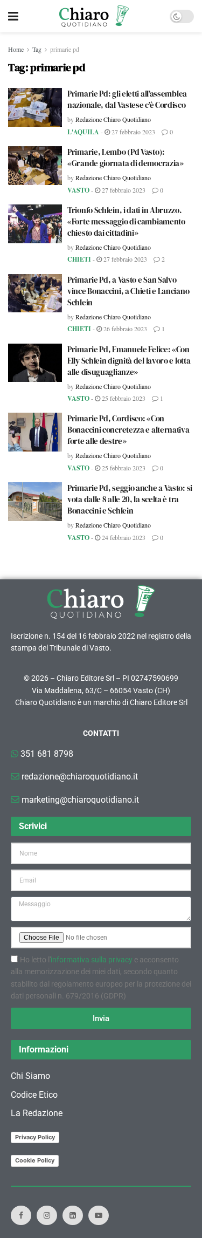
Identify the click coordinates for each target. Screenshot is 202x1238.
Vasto (78, 190)
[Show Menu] (13, 16)
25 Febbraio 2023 (122, 398)
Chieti (79, 259)
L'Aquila (83, 131)
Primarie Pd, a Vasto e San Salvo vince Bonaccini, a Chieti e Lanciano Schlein (128, 291)
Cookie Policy (34, 1160)
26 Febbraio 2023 (124, 328)
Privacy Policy (35, 1137)
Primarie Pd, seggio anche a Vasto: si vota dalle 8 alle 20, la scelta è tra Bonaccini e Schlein (129, 499)
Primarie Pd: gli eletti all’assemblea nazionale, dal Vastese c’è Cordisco (127, 99)
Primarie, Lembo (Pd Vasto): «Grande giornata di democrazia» (125, 157)
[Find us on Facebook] (21, 1215)
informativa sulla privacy (92, 959)
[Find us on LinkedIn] (72, 1215)
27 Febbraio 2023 (132, 131)
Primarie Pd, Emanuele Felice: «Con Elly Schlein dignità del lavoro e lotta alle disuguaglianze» (128, 361)
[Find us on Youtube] (98, 1215)
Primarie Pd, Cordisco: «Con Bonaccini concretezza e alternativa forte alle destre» (128, 430)
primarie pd (64, 49)
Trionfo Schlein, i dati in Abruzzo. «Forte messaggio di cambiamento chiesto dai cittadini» (126, 221)
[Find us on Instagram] (47, 1215)
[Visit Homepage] (94, 16)
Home (16, 49)
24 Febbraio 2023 (122, 537)
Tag (36, 49)
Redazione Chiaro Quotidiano (113, 119)
